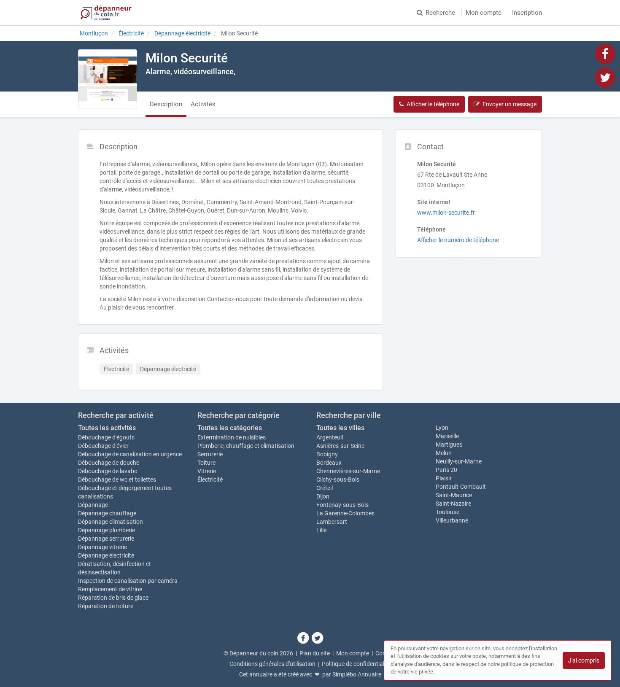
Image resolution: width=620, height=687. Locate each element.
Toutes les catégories (229, 428)
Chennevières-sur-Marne (348, 471)
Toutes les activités (107, 428)
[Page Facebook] (605, 53)
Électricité (210, 479)
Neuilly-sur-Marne (459, 461)
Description (166, 104)
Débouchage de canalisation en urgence (130, 454)
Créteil (324, 488)
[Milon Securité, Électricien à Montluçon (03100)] (107, 79)
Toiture (206, 462)
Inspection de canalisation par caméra (128, 580)
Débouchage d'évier (103, 445)
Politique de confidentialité (356, 663)
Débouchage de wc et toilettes (117, 479)
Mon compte (483, 12)
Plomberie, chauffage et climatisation (245, 445)
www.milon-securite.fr (446, 212)
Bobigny (327, 454)
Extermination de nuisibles (231, 437)
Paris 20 (446, 469)
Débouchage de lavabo (107, 471)
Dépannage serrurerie (106, 538)
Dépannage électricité (106, 555)
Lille (321, 530)
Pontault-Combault (461, 486)
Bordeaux (329, 462)
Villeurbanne (452, 520)
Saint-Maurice (454, 495)
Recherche (440, 12)
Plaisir (444, 478)
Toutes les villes (340, 428)
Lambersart (331, 521)
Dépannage (93, 504)
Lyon (442, 427)
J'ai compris (583, 660)
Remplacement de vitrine (110, 589)
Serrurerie (210, 454)
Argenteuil (329, 437)
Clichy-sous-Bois (337, 479)
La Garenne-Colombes (345, 513)
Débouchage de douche (108, 462)
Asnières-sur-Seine (340, 445)
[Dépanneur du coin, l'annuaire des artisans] (106, 12)
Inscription (527, 12)
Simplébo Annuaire (356, 674)
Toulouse (447, 512)
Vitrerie (206, 471)
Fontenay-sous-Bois (342, 504)
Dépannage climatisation (110, 521)
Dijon (322, 496)
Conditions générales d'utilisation (272, 663)
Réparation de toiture (105, 606)
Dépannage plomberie (106, 530)
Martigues (449, 444)
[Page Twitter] (605, 77)
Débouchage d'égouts (106, 437)
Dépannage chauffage (107, 513)
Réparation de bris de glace (113, 597)
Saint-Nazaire (453, 503)
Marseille (447, 436)
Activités (203, 104)
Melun (444, 453)
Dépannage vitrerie (102, 547)
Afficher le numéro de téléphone (458, 240)
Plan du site (314, 653)
